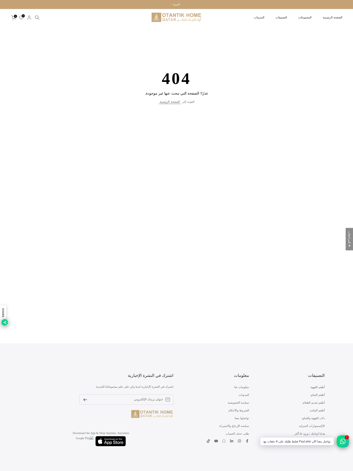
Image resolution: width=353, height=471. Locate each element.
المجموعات (305, 17)
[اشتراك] (87, 399)
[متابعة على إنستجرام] (239, 441)
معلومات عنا (241, 387)
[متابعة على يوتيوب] (216, 441)
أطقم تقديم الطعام (314, 402)
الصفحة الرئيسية (332, 17)
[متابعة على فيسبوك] (247, 441)
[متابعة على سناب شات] (224, 441)
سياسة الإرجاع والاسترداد (234, 425)
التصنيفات (281, 17)
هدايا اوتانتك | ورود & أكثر (309, 433)
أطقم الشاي (318, 394)
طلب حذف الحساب (237, 433)
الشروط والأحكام (238, 410)
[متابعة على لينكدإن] (231, 441)
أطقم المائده (317, 410)
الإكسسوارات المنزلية (312, 425)
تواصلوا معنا (242, 418)
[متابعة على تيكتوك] (208, 441)
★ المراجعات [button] (349, 239)
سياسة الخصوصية (238, 402)
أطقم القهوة (318, 387)
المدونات (259, 17)
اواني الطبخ (318, 441)
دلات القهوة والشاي (313, 418)
